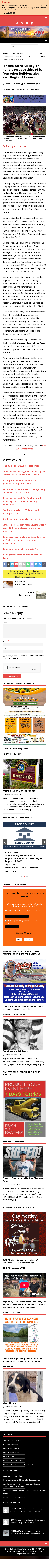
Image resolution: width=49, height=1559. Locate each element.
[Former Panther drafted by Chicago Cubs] (24, 1161)
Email (5, 648)
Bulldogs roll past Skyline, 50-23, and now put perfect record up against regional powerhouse (24, 540)
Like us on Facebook (10, 1444)
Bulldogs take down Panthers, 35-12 (20, 549)
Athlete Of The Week (13, 1141)
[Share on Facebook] (5, 564)
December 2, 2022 (12, 84)
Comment (7, 622)
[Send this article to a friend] (20, 564)
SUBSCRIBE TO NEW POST (12, 1440)
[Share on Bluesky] (40, 564)
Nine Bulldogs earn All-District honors (21, 465)
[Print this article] (24, 564)
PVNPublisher (29, 84)
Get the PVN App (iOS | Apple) (14, 1460)
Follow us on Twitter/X (11, 1448)
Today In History (12, 754)
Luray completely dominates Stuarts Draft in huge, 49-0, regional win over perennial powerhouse (24, 528)
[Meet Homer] (24, 1386)
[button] (45, 18)
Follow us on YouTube (11, 1452)
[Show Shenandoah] (22, 876)
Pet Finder (8, 1366)
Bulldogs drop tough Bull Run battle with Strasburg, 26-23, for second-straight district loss (22, 501)
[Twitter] (22, 23)
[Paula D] (6, 1512)
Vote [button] (19, 939)
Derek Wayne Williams (15, 1051)
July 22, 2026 (10, 1184)
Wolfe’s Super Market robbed (19, 790)
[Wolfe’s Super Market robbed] (24, 774)
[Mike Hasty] (6, 1534)
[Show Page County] (27, 876)
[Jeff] (6, 1523)
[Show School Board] (24, 876)
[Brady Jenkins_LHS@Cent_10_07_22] (24, 133)
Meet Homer (10, 1403)
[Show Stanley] (29, 876)
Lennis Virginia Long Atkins (13, 1476)
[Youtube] (27, 23)
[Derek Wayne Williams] (24, 1034)
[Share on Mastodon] (32, 564)
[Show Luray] (19, 876)
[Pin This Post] (16, 564)
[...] (29, 809)
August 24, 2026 (11, 1055)
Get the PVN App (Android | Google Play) (18, 1464)
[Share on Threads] (44, 564)
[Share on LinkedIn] (12, 564)
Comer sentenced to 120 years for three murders (21, 1480)
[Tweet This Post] (9, 564)
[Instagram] (32, 23)
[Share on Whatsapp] (28, 564)
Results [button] (29, 939)
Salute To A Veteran (14, 1014)
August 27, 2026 (11, 794)
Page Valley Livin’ (15, 1268)
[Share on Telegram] (36, 564)
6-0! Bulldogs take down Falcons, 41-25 (21, 519)
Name (5, 641)
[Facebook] (17, 23)
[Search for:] (24, 46)
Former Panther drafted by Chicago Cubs (23, 1179)
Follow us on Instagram (11, 1456)
